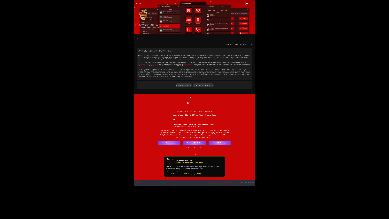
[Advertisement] (194, 200)
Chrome (173, 173)
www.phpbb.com (188, 64)
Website (198, 173)
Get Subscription (169, 143)
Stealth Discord (219, 143)
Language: (229, 44)
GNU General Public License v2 (147, 64)
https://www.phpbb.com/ (213, 66)
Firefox (186, 173)
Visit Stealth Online (194, 143)
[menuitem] (138, 3)
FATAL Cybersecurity (195, 147)
